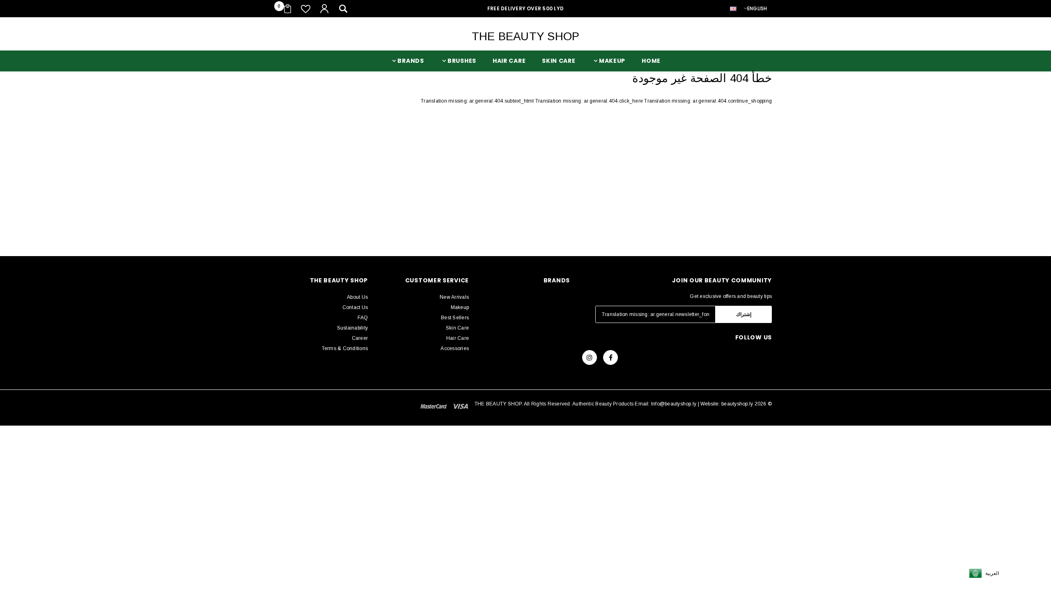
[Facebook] (610, 357)
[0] (287, 8)
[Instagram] (589, 357)
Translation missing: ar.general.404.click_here (589, 101)
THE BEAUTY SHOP (526, 36)
